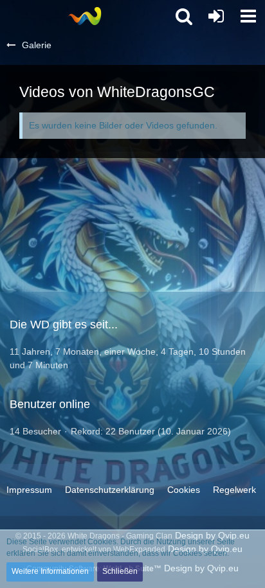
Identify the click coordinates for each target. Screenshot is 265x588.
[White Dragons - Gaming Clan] (84, 16)
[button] (248, 16)
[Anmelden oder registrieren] (216, 16)
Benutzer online (50, 404)
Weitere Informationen (50, 571)
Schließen (120, 571)
